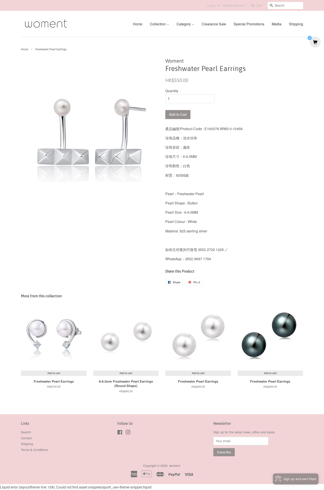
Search (26, 432)
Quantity (171, 90)
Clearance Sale (214, 23)
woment (174, 465)
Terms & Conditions (34, 449)
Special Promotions (249, 23)
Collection (158, 23)
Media (276, 23)
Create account (233, 5)
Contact (26, 438)
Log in (211, 5)
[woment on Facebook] (119, 433)
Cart (260, 5)
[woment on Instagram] (127, 433)
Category (184, 23)
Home (137, 23)
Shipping (296, 23)
